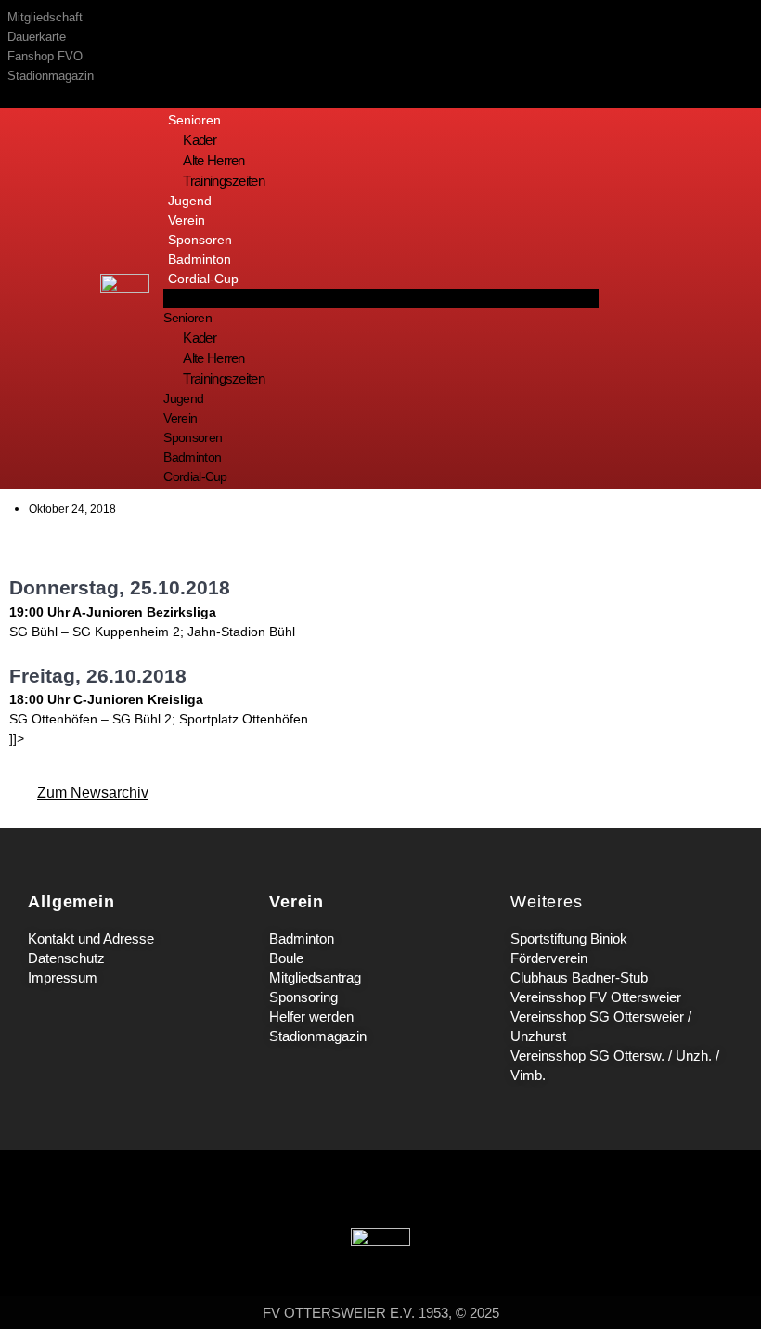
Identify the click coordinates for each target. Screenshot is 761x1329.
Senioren (194, 119)
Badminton (199, 259)
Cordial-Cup (203, 278)
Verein (186, 220)
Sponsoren (200, 239)
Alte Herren (213, 160)
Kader (199, 140)
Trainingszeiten (223, 181)
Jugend (190, 200)
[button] (380, 298)
